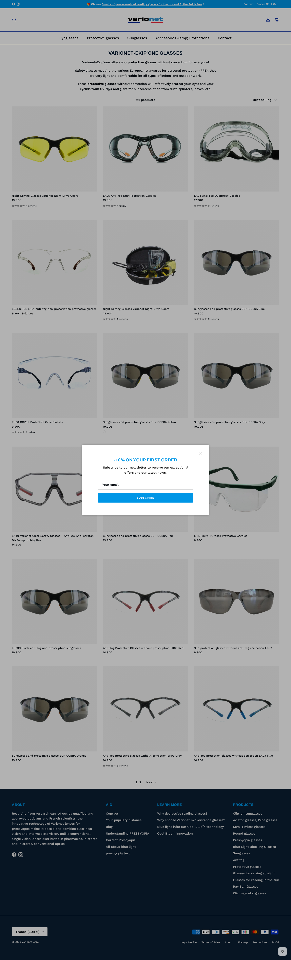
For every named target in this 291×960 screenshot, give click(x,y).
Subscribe (145, 497)
